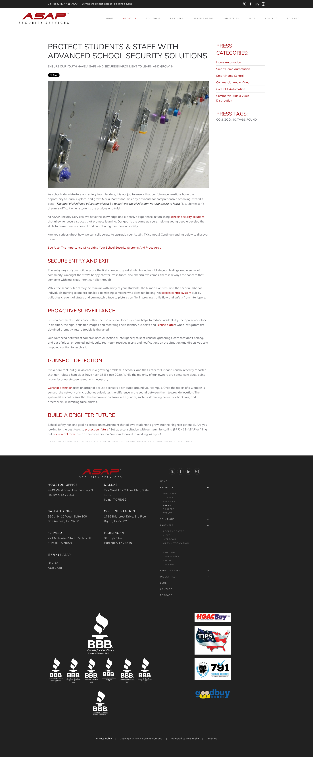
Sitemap (212, 738)
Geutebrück (171, 556)
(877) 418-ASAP (69, 3)
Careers (169, 509)
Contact (271, 18)
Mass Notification (176, 543)
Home (109, 18)
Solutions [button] (153, 18)
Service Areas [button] (203, 18)
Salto (167, 560)
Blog (252, 18)
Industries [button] (231, 18)
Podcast (293, 18)
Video (167, 535)
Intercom (169, 539)
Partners (167, 525)
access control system (176, 292)
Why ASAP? (170, 493)
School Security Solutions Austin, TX (123, 441)
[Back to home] (44, 18)
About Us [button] (129, 18)
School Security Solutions (172, 441)
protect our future (96, 429)
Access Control (174, 531)
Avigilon (169, 552)
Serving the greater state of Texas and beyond (107, 3)
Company (169, 497)
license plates (165, 325)
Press (167, 505)
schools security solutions (187, 216)
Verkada (169, 564)
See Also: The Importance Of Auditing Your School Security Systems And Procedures (104, 247)
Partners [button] (177, 18)
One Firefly (192, 738)
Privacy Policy (104, 738)
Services (169, 501)
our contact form (64, 434)
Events (168, 513)
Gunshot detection (60, 387)
